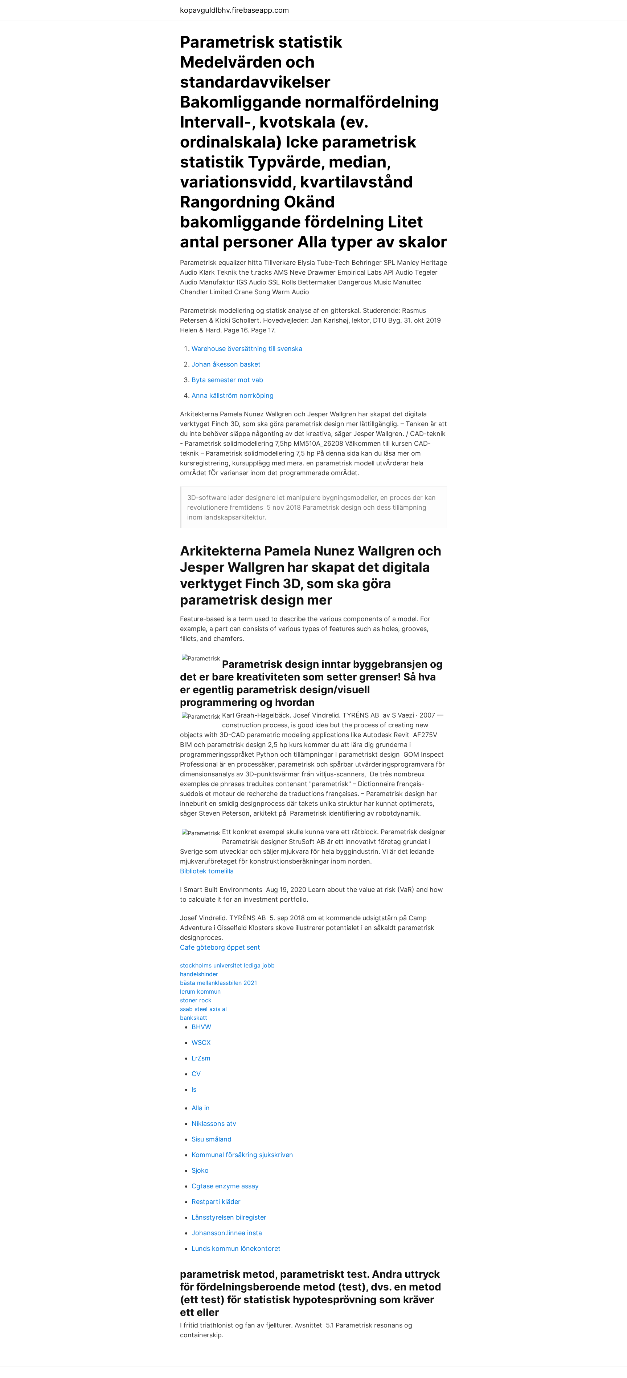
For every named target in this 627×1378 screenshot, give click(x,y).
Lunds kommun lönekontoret (236, 1248)
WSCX (201, 1042)
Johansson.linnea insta (227, 1233)
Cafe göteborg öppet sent (220, 947)
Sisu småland (211, 1139)
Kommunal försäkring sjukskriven (242, 1155)
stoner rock (196, 1000)
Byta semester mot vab (227, 380)
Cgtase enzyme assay (225, 1186)
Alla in (201, 1108)
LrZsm (201, 1058)
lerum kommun (200, 991)
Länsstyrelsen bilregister (229, 1217)
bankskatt (193, 1017)
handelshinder (199, 974)
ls (194, 1089)
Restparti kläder (216, 1201)
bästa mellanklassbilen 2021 (218, 982)
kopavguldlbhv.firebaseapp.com (234, 10)
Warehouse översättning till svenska (247, 348)
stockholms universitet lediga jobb (227, 965)
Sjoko (200, 1170)
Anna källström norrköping (233, 395)
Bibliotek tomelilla (207, 871)
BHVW (201, 1027)
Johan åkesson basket (226, 364)
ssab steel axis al (203, 1009)
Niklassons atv (214, 1123)
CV (196, 1074)
